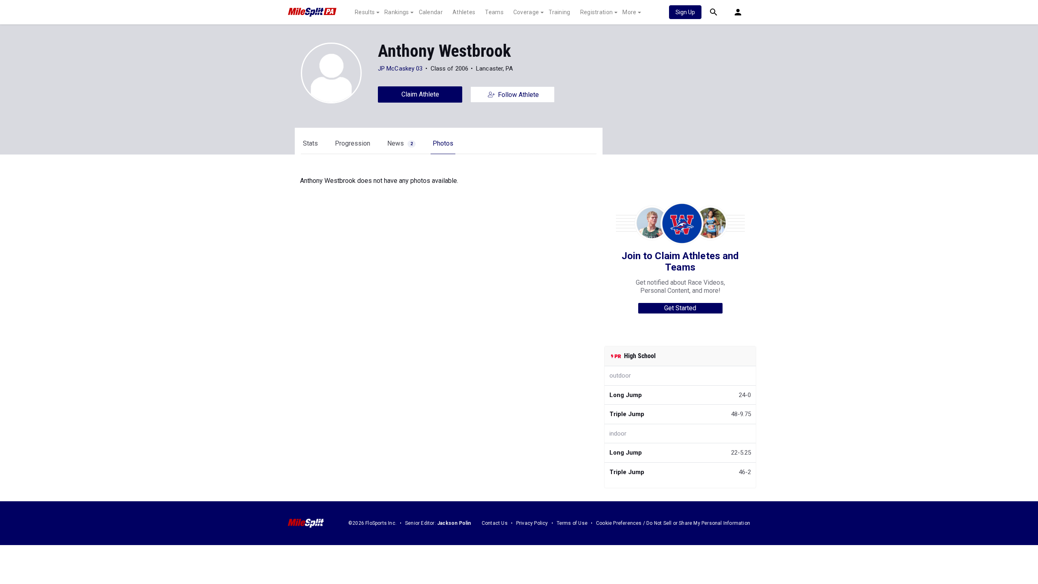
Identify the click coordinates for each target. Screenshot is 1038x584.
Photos (443, 143)
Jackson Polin (454, 523)
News (400, 143)
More (629, 12)
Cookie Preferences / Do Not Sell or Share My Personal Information (673, 523)
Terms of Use (572, 523)
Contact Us (495, 523)
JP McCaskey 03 (400, 68)
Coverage (526, 12)
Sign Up (685, 12)
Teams (494, 12)
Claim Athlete (420, 94)
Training (559, 12)
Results (365, 12)
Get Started (680, 308)
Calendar (431, 12)
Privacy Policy (532, 523)
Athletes (464, 12)
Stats (310, 143)
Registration (596, 12)
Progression (352, 143)
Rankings (396, 12)
